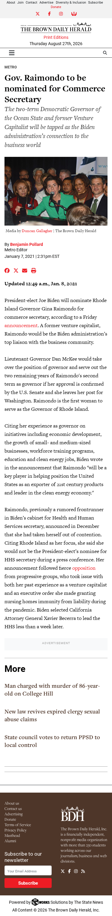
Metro (10, 67)
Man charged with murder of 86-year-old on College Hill (52, 689)
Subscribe (95, 2)
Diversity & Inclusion (71, 2)
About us (11, 803)
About (11, 2)
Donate (56, 6)
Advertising (13, 814)
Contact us (13, 808)
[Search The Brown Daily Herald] (105, 53)
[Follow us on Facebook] (69, 871)
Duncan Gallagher (37, 231)
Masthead (12, 835)
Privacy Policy (15, 830)
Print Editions (56, 37)
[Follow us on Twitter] (63, 871)
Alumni (10, 840)
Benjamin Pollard (26, 244)
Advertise (46, 2)
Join (20, 2)
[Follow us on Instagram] (76, 871)
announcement (21, 325)
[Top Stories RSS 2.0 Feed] (83, 871)
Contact (31, 2)
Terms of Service (17, 824)
